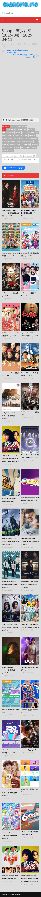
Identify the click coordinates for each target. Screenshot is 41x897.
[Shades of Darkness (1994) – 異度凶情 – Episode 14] (30, 357)
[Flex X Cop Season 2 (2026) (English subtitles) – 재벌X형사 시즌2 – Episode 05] (11, 522)
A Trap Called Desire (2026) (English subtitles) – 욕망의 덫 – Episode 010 (10, 627)
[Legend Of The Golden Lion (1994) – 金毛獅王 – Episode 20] (30, 317)
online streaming (31, 138)
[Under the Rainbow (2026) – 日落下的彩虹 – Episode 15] (11, 237)
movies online (18, 138)
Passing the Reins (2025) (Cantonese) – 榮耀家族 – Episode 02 (9, 415)
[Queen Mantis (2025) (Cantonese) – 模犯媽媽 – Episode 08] (11, 651)
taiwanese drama (15, 144)
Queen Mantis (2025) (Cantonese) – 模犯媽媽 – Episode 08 (9, 670)
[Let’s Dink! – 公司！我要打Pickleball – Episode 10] (11, 482)
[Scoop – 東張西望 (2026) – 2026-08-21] (11, 693)
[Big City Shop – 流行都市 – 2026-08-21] (30, 773)
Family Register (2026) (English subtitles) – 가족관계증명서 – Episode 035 (29, 584)
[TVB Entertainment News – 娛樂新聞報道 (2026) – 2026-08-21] (30, 482)
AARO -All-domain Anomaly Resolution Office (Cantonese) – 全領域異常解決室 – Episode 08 (30, 878)
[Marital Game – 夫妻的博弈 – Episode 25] (30, 277)
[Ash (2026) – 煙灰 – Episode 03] (30, 734)
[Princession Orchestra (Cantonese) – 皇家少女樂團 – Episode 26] (11, 816)
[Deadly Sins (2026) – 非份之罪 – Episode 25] (11, 277)
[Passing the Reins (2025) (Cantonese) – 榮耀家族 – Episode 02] (11, 397)
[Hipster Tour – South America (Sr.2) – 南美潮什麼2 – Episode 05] (30, 608)
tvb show (34, 144)
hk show (32, 135)
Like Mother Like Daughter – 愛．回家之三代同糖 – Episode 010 (29, 213)
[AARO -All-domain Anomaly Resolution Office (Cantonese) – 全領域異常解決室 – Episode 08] (30, 859)
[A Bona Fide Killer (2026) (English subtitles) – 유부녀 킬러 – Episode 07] (30, 522)
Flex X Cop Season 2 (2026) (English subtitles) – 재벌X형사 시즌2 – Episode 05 (10, 541)
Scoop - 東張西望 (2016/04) (19, 126)
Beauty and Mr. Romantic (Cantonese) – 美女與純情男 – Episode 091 (10, 792)
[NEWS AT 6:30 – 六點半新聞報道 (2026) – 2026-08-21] (30, 816)
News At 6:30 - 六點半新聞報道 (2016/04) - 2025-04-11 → (20, 160)
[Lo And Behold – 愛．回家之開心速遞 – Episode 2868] (30, 237)
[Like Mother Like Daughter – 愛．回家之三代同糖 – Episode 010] (30, 194)
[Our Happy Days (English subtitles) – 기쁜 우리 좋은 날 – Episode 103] (11, 565)
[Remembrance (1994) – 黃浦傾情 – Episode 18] (11, 357)
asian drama (11, 129)
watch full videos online (10, 147)
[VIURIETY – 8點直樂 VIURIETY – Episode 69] (30, 694)
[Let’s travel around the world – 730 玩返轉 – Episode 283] (11, 734)
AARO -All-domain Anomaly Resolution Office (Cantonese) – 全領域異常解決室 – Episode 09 (11, 458)
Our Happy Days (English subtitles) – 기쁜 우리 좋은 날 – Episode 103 (10, 584)
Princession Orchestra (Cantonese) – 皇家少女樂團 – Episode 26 (10, 835)
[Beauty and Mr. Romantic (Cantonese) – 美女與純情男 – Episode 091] (11, 774)
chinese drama (21, 129)
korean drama (7, 138)
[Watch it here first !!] (20, 4)
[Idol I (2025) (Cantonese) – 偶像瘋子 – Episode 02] (30, 651)
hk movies (24, 135)
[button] (20, 120)
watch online (25, 147)
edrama (18, 132)
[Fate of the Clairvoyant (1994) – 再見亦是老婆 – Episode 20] (11, 859)
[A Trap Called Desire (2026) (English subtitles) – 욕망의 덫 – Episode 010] (11, 608)
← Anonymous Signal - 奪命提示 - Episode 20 (19, 156)
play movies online (8, 141)
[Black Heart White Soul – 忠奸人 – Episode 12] (30, 396)
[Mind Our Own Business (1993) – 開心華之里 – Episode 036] (11, 317)
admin (5, 44)
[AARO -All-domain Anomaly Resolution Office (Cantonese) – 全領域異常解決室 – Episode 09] (11, 439)
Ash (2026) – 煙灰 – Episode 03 (29, 750)
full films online (28, 132)
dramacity (10, 132)
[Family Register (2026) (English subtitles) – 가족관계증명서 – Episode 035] (30, 565)
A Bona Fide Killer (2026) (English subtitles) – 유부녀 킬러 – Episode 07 (30, 541)
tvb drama (26, 144)
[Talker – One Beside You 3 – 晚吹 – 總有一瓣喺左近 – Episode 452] (30, 439)
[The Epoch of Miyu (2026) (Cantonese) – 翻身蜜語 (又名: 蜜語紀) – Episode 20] (11, 194)
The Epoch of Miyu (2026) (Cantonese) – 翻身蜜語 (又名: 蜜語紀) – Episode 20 (10, 213)
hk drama (16, 135)
